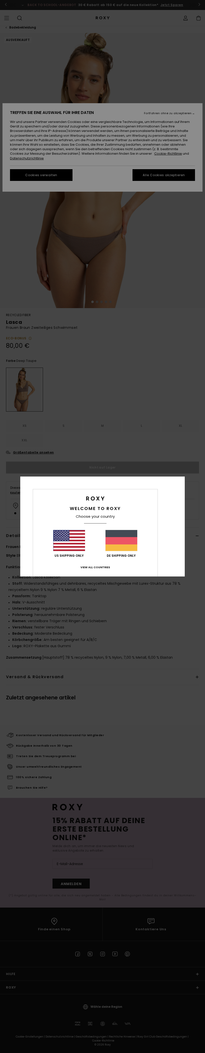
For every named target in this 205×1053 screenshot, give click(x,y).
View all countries (95, 567)
